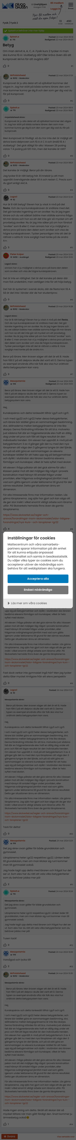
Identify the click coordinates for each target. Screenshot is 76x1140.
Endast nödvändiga (38, 590)
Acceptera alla (38, 579)
